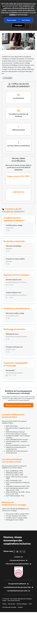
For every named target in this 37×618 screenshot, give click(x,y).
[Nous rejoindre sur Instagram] (17, 551)
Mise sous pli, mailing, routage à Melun (17, 514)
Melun (10, 61)
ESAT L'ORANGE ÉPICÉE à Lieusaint (17, 439)
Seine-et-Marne (17, 61)
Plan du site (11, 604)
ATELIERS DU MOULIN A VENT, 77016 (18, 486)
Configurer (18, 25)
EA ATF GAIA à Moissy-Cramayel (16, 434)
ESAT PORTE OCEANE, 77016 (15, 496)
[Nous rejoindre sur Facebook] (14, 551)
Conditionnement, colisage (21, 63)
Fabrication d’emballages (10, 65)
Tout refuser (26, 20)
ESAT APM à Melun (12, 426)
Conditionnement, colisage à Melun (17, 518)
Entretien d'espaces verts (26, 65)
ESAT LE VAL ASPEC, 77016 (14, 475)
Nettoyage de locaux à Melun (15, 520)
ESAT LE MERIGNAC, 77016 (14, 471)
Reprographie (12, 71)
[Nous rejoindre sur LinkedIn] (21, 551)
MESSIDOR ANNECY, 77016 (14, 473)
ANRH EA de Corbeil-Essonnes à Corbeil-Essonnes (16, 448)
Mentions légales (22, 604)
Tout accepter (11, 20)
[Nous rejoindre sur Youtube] (24, 551)
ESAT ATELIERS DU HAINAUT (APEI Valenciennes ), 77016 (17, 489)
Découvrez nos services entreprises (18, 405)
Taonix (4, 604)
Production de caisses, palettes (17, 69)
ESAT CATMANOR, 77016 (14, 480)
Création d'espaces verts (9, 67)
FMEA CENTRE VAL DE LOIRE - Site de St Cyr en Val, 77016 (18, 493)
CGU (30, 604)
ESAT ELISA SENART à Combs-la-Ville (18, 445)
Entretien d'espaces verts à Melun (16, 516)
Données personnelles (9, 607)
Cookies (12, 15)
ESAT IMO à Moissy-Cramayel (15, 432)
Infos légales (8, 78)
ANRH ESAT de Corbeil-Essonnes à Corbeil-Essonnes (17, 452)
